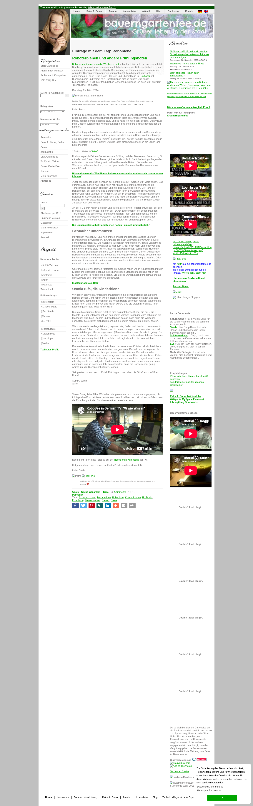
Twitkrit (44, 279)
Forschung (78, 500)
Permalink (77, 494)
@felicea (45, 316)
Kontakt (189, 11)
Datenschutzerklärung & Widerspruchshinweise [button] (210, 788)
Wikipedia (175, 399)
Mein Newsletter (49, 227)
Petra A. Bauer (94, 11)
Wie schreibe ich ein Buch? (102, 7)
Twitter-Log (46, 284)
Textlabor (145, 76)
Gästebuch (46, 222)
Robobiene (118, 497)
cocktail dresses (195, 382)
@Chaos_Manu (49, 306)
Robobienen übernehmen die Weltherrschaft (95, 64)
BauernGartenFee (50, 166)
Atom (54, 80)
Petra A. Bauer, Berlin (52, 142)
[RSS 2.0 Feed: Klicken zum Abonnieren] (171, 777)
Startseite (46, 137)
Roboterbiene (104, 497)
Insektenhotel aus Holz (85, 283)
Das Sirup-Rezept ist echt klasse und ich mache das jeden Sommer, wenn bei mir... (188, 330)
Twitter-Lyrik (47, 289)
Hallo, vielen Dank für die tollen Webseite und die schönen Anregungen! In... (189, 321)
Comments (120, 492)
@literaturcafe (48, 328)
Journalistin (129, 11)
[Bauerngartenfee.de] (142, 36)
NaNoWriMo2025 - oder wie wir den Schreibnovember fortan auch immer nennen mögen (189, 54)
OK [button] (222, 798)
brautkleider (176, 385)
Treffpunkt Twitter (50, 161)
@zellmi (45, 343)
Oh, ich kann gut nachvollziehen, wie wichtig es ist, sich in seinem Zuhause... (191, 346)
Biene (114, 500)
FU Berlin (147, 497)
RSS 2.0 (45, 80)
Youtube (196, 396)
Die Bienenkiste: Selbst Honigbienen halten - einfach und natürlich (110, 225)
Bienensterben (92, 500)
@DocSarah (47, 311)
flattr (179, 263)
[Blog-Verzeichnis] (199, 760)
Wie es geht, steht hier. (194, 272)
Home (77, 11)
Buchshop (173, 11)
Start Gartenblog (49, 65)
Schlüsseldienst (179, 335)
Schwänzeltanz (87, 497)
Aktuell (146, 11)
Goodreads (191, 402)
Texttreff (94, 151)
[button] (75, 505)
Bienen (105, 500)
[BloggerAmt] (180, 763)
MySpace (187, 399)
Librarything (177, 402)
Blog (158, 11)
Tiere (106, 492)
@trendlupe (47, 338)
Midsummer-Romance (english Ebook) (189, 107)
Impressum (47, 232)
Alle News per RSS (51, 213)
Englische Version (50, 218)
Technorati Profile (179, 771)
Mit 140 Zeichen (49, 265)
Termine (45, 171)
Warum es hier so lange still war (187, 63)
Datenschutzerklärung (85, 797)
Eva (172, 343)
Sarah (173, 327)
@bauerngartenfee (177, 115)
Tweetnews (46, 275)
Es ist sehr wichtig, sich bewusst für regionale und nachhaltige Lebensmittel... (191, 355)
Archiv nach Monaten (52, 70)
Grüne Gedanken (90, 492)
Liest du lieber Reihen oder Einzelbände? (184, 74)
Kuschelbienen (133, 497)
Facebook (198, 399)
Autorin (112, 11)
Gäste (75, 492)
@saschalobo (48, 333)
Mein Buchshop (49, 176)
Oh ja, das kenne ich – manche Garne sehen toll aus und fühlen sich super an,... (191, 338)
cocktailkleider (177, 382)
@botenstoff (47, 301)
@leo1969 (46, 321)
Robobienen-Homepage (126, 459)
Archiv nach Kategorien (53, 75)
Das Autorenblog (49, 156)
